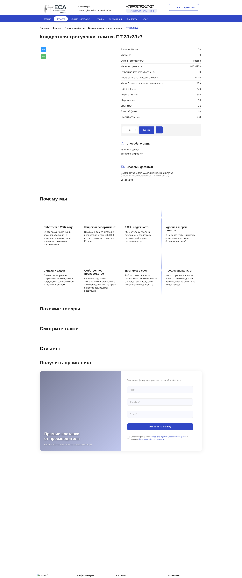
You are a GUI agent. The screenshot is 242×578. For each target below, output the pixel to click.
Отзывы (100, 18)
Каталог (61, 18)
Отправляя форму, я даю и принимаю (159, 438)
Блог (145, 18)
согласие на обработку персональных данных (168, 437)
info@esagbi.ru (85, 6)
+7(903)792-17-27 (140, 6)
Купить (147, 129)
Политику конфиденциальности (151, 439)
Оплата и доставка (80, 18)
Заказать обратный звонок (142, 10)
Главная (47, 18)
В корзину (159, 129)
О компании (115, 18)
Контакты (132, 18)
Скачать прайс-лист (186, 7)
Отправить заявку (160, 426)
